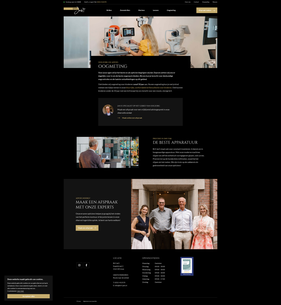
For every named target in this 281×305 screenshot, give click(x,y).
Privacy (79, 301)
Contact (196, 2)
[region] (28, 288)
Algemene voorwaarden (90, 301)
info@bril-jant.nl (121, 285)
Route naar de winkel (121, 278)
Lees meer (20, 291)
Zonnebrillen (125, 10)
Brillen (109, 10)
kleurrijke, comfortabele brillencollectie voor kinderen (149, 87)
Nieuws (215, 2)
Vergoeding (205, 2)
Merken (141, 10)
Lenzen (156, 10)
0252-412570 (101, 2)
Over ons (188, 2)
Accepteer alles (29, 296)
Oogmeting (171, 10)
